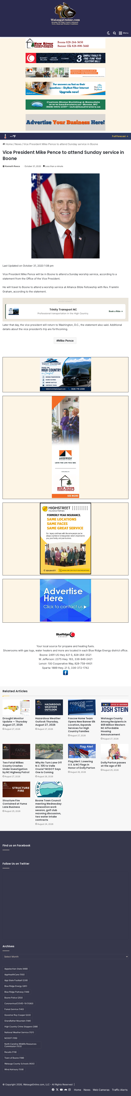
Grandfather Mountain (17, 1020)
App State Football (16, 980)
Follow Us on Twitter (16, 863)
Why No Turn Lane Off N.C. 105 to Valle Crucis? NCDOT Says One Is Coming (48, 767)
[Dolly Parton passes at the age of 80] (114, 751)
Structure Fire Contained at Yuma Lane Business (15, 804)
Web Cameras (101, 1089)
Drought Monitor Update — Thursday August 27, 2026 (15, 722)
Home (9, 144)
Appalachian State (16, 968)
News (18, 144)
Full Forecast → (120, 136)
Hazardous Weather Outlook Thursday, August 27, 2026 (48, 722)
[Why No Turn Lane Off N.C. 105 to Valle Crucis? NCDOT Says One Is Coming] (49, 751)
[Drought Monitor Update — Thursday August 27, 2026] (16, 707)
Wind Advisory (14, 1069)
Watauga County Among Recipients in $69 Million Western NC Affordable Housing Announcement (113, 726)
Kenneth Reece (12, 166)
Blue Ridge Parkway (16, 992)
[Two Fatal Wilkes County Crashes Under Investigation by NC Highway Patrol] (16, 751)
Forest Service (14, 1009)
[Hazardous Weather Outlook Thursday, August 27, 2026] (49, 707)
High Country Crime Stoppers (21, 1026)
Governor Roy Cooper (17, 1015)
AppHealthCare (14, 974)
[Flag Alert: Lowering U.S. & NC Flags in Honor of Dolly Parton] (82, 751)
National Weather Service (19, 1032)
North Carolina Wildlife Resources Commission (20, 1045)
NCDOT (10, 1038)
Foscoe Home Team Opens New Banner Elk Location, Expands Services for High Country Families (81, 725)
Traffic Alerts (120, 1089)
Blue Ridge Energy (15, 986)
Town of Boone (14, 1058)
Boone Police (13, 997)
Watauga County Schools (19, 1063)
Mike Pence (66, 340)
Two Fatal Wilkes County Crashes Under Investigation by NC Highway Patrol (16, 767)
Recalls (10, 1052)
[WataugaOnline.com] (65, 14)
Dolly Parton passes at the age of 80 (113, 764)
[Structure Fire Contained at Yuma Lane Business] (16, 789)
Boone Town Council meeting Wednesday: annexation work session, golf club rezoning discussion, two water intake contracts (48, 810)
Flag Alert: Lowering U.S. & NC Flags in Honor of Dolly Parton (81, 765)
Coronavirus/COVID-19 (18, 1003)
